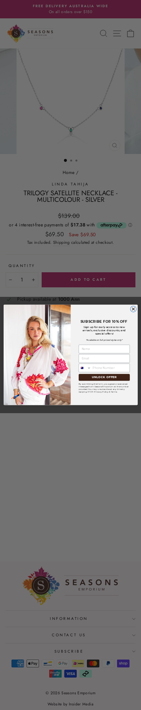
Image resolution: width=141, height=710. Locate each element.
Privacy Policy (101, 391)
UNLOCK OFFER (103, 377)
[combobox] (85, 368)
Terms (113, 391)
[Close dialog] (133, 309)
